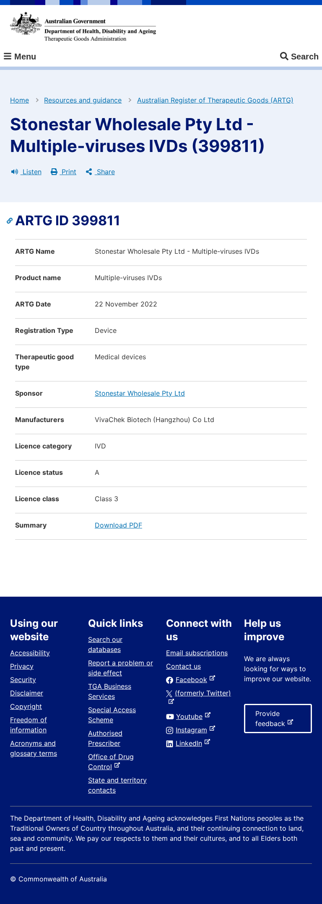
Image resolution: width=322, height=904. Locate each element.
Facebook (193, 679)
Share (105, 171)
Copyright (26, 706)
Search (305, 56)
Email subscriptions (197, 653)
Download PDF (118, 525)
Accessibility (30, 653)
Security (23, 679)
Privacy (22, 666)
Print (68, 171)
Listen (31, 171)
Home (19, 100)
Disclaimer (26, 693)
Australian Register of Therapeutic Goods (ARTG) (215, 100)
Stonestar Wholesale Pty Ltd (140, 393)
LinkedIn (190, 743)
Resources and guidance (83, 100)
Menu (24, 56)
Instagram (193, 730)
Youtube (191, 716)
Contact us (183, 666)
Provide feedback (271, 721)
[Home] (83, 27)
